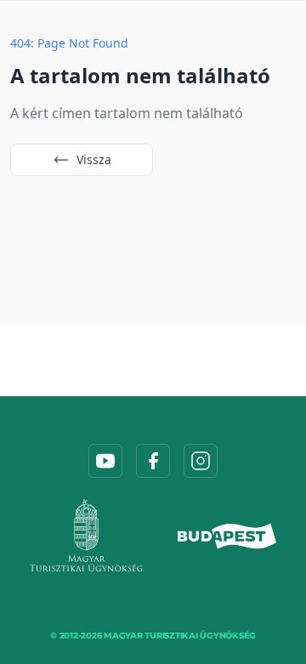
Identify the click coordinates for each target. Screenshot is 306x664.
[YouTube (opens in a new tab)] (105, 461)
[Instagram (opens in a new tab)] (201, 461)
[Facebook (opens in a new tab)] (153, 461)
